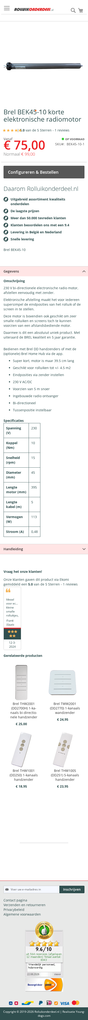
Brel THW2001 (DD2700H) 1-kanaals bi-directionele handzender (23, 710)
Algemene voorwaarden (22, 914)
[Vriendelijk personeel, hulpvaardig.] (44, 976)
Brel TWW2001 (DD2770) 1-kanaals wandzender (65, 708)
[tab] (44, 271)
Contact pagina (15, 900)
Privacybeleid (14, 909)
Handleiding (13, 549)
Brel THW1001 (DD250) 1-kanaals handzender (24, 775)
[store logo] (34, 9)
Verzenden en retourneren (25, 905)
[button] (36, 110)
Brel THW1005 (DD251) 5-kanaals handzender (65, 775)
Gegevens (11, 271)
